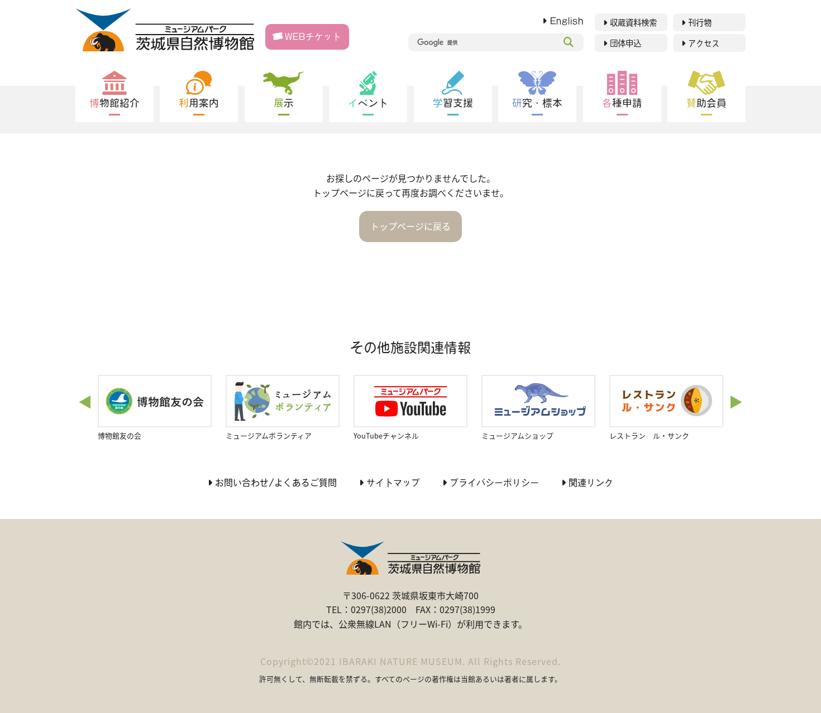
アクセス (703, 43)
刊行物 (700, 22)
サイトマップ (393, 482)
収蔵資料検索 (633, 22)
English (567, 21)
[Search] (568, 42)
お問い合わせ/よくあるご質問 (276, 482)
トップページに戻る (410, 226)
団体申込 (625, 43)
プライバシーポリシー (494, 482)
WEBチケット (313, 36)
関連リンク (591, 482)
